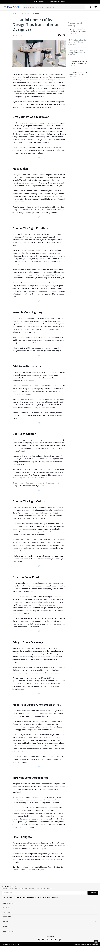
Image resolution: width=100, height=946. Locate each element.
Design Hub (28, 13)
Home (14, 13)
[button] (50, 903)
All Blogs (20, 13)
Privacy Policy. (55, 897)
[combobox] (55, 7)
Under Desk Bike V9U (44, 813)
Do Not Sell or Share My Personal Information (85, 944)
